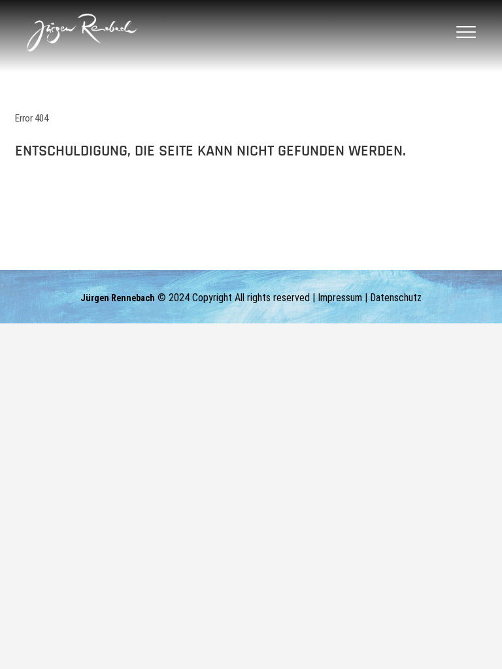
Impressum (340, 297)
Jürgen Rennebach (117, 298)
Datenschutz (396, 297)
